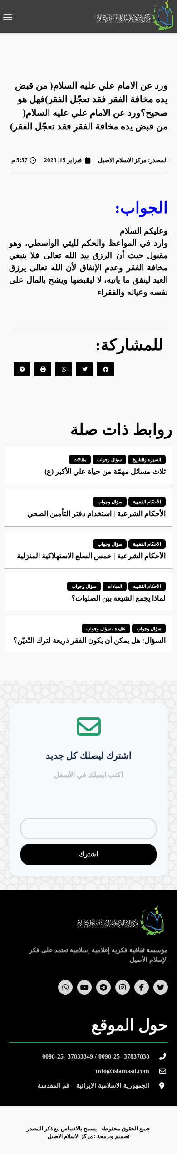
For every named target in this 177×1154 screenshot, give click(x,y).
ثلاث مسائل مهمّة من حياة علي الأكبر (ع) (105, 471)
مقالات (80, 459)
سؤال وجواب (109, 459)
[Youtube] (84, 987)
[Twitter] (160, 987)
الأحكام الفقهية (147, 501)
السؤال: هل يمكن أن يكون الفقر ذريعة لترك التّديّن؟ (89, 640)
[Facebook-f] (141, 987)
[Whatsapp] (65, 987)
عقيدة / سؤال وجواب (106, 628)
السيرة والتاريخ (147, 459)
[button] (7, 16)
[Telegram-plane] (103, 987)
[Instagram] (122, 987)
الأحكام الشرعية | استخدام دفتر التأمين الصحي (96, 513)
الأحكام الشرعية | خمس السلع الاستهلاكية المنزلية (91, 556)
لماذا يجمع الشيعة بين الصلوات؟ (118, 598)
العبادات (114, 586)
